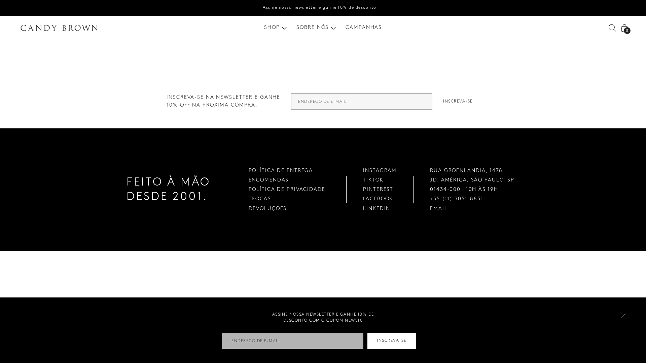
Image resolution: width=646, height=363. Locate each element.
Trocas (260, 199)
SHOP (272, 27)
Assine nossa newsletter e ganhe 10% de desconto (319, 7)
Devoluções (268, 208)
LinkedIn (376, 208)
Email (438, 208)
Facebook (378, 199)
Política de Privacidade (287, 189)
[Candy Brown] (59, 28)
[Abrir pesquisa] (612, 28)
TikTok (373, 180)
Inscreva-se (458, 101)
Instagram (380, 170)
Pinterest (378, 189)
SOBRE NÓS (312, 27)
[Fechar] (623, 316)
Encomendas (269, 180)
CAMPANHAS (364, 27)
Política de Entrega (281, 170)
